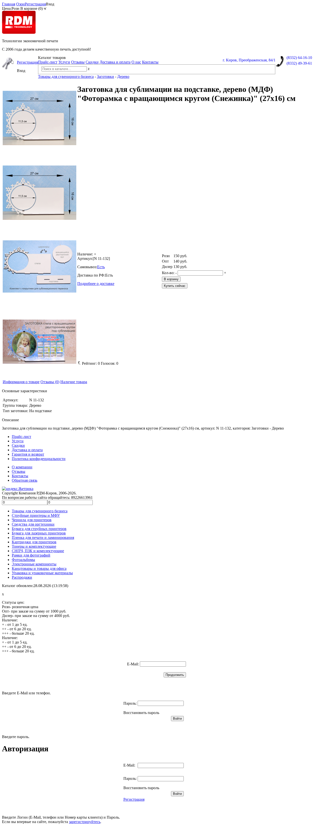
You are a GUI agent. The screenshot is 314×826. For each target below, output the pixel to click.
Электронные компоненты (34, 564)
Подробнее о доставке (95, 283)
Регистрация (35, 4)
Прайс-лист (47, 62)
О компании (22, 467)
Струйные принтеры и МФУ (36, 515)
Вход (50, 4)
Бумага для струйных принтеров (39, 529)
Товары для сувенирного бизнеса (39, 511)
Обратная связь (24, 480)
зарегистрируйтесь (84, 822)
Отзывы (78, 62)
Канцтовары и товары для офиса (39, 568)
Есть (101, 267)
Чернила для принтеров (32, 520)
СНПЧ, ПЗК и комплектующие (38, 551)
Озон (20, 4)
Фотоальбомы (23, 560)
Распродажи (22, 577)
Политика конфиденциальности (38, 459)
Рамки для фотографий (31, 555)
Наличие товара (73, 382)
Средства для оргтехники (33, 524)
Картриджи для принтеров (34, 542)
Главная (8, 4)
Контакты (150, 62)
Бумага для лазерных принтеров (39, 533)
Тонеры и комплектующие (34, 546)
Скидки (92, 62)
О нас (136, 62)
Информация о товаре (21, 382)
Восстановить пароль (141, 713)
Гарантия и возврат (28, 454)
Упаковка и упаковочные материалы (42, 573)
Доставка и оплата (115, 62)
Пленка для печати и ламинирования (43, 537)
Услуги (64, 62)
